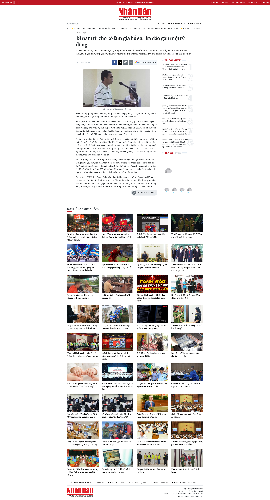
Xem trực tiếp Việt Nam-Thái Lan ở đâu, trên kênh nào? (175, 96)
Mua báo (216, 2)
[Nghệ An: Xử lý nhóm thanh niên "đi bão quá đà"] (117, 284)
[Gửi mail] (125, 62)
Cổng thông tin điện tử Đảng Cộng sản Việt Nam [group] (85, 483)
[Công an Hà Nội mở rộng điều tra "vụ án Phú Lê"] (152, 458)
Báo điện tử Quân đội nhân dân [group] (184, 483)
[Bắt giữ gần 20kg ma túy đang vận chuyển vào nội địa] (187, 342)
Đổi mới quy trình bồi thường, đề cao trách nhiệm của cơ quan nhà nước (151, 443)
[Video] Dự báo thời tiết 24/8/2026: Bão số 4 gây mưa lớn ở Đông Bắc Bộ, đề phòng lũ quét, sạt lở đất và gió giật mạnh (175, 109)
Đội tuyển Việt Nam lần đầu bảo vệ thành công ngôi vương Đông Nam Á (116, 266)
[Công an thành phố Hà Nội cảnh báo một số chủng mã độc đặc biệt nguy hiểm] (152, 284)
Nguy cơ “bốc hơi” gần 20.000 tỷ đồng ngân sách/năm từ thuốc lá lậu (152, 385)
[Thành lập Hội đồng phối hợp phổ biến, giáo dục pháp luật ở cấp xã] (187, 430)
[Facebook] (114, 62)
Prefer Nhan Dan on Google (147, 62)
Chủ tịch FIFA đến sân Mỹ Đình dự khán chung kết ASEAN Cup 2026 (174, 121)
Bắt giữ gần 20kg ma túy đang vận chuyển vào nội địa (185, 354)
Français (130, 2)
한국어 (151, 2)
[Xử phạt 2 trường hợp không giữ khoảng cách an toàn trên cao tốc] (83, 284)
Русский (138, 2)
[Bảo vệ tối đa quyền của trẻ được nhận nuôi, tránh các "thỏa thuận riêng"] (83, 372)
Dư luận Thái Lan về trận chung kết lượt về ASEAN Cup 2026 (174, 86)
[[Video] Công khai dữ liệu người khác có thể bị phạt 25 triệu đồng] (152, 314)
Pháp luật (81, 33)
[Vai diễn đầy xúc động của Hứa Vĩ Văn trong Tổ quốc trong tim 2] (187, 223)
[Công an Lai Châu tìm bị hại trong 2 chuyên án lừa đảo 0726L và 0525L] (117, 314)
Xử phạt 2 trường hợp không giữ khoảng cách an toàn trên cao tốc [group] (149, 28)
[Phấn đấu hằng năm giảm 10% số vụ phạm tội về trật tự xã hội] (152, 403)
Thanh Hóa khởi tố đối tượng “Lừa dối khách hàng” (186, 327)
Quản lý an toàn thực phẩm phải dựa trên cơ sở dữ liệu (151, 354)
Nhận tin (254, 2)
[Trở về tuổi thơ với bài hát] (83, 253)
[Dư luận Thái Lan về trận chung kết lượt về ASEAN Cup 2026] (152, 223)
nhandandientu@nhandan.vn (192, 496)
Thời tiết (169, 152)
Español (145, 2)
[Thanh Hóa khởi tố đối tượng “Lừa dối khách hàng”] (187, 314)
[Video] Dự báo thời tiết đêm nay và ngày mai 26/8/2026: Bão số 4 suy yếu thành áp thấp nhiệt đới (175, 131)
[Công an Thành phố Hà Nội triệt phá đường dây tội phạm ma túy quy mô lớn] (83, 342)
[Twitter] (120, 62)
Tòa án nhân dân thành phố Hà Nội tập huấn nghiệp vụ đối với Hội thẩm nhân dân (117, 386)
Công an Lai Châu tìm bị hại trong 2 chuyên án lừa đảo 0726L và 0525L (116, 327)
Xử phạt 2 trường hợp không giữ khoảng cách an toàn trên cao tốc (80, 296)
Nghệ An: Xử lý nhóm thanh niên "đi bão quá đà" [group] (195, 28)
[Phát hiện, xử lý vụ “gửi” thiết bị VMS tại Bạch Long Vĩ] (117, 430)
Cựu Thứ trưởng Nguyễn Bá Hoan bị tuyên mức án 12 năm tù (185, 385)
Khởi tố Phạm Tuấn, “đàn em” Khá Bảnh (185, 470)
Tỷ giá (178, 152)
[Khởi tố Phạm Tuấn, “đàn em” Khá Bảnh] (187, 458)
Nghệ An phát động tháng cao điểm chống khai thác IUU (185, 296)
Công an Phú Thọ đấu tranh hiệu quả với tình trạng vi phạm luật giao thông (82, 443)
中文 (124, 2)
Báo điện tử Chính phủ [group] (116, 483)
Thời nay (161, 24)
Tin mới (226, 2)
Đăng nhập (266, 2)
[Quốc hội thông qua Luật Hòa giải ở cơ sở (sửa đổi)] (187, 403)
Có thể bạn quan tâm (83, 209)
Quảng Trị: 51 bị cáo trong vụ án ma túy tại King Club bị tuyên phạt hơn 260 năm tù (82, 472)
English (118, 2)
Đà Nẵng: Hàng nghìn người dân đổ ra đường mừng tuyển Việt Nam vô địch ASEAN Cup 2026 (174, 66)
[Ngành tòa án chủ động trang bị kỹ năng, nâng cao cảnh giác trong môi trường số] (117, 342)
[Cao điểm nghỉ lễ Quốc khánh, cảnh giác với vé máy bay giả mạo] (117, 458)
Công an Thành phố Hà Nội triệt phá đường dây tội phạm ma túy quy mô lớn (82, 354)
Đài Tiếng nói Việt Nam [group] (159, 483)
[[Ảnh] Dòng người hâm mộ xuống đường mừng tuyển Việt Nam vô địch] (117, 223)
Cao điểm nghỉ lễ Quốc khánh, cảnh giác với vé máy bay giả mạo (116, 470)
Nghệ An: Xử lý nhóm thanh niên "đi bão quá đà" (116, 296)
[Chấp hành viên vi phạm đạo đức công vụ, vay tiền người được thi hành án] (83, 314)
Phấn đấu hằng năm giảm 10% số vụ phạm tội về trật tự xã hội (151, 415)
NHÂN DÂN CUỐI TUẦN (175, 24)
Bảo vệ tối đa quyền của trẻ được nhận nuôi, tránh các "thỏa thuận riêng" (82, 385)
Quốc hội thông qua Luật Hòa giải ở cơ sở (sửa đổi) (186, 415)
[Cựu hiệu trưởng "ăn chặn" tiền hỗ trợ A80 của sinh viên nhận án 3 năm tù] (83, 403)
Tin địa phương (240, 2)
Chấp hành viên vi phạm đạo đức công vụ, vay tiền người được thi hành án (82, 327)
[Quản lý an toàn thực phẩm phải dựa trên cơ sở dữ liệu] (152, 342)
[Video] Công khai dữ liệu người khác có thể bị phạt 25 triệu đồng (151, 327)
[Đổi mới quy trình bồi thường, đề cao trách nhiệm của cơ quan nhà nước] (152, 430)
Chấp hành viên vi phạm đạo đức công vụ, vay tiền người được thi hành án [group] (95, 28)
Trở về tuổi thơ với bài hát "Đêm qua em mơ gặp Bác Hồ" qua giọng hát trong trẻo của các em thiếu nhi (81, 267)
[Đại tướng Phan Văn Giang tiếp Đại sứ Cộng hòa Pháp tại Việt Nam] (152, 253)
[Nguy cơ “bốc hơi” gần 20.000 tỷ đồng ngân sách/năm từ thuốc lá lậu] (152, 372)
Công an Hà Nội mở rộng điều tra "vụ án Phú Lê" (151, 470)
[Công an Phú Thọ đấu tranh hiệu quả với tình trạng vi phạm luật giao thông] (83, 430)
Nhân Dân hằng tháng (194, 24)
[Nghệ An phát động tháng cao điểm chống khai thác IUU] (187, 284)
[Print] (131, 62)
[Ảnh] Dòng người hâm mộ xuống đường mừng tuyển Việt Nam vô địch (174, 77)
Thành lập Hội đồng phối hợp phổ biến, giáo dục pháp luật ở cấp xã (187, 443)
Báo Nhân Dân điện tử (135, 14)
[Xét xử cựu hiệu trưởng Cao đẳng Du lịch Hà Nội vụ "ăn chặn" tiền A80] (117, 403)
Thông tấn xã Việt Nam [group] (137, 483)
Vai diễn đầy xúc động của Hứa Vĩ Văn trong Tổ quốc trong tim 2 (186, 235)
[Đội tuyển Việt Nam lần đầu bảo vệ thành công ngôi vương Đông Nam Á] (117, 253)
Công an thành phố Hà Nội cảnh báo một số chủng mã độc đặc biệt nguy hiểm (151, 298)
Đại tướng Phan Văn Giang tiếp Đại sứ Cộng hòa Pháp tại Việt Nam (152, 266)
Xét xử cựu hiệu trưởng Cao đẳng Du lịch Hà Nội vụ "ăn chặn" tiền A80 (116, 415)
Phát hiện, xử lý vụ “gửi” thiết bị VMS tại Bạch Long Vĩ (116, 443)
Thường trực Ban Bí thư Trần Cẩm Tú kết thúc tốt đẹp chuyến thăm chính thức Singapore (186, 267)
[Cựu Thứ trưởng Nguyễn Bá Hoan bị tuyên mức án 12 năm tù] (187, 372)
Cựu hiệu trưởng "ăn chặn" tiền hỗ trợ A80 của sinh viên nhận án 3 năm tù (82, 415)
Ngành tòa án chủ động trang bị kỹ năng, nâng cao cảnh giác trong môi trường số (116, 356)
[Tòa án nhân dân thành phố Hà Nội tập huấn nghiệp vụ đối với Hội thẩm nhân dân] (117, 372)
